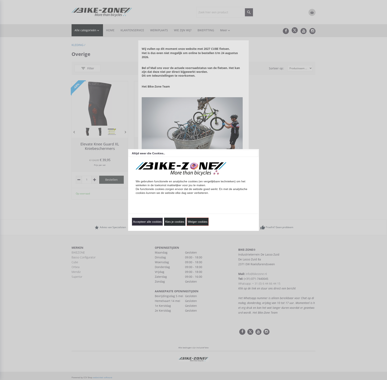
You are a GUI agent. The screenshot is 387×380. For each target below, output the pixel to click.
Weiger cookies (197, 221)
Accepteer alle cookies (147, 221)
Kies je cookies (174, 221)
